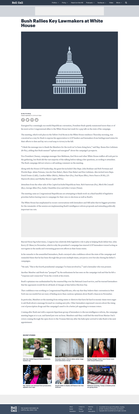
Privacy (81, 409)
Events (71, 409)
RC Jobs (90, 409)
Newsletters (73, 411)
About (71, 407)
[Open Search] (126, 3)
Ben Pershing (27, 113)
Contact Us (82, 407)
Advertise (90, 407)
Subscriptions (91, 411)
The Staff (81, 411)
